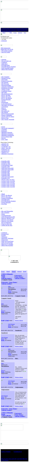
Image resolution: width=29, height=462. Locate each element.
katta (9, 286)
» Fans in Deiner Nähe (6, 136)
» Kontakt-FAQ (5, 234)
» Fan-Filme (4, 204)
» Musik (3, 194)
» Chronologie (4, 106)
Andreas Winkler (6, 451)
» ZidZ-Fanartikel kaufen (7, 68)
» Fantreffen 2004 (5, 162)
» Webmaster (4, 237)
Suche (24, 271)
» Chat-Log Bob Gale (6, 224)
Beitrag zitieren (19, 320)
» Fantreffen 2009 (5, 175)
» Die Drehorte (4, 82)
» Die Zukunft (4, 112)
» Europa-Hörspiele (6, 99)
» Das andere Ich (5, 111)
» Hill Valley (4, 92)
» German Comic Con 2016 (8, 181)
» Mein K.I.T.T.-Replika (7, 244)
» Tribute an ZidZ (5, 89)
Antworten (18, 275)
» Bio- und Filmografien (7, 211)
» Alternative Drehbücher (7, 86)
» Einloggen (4, 40)
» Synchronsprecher (6, 215)
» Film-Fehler (4, 79)
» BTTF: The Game (6, 96)
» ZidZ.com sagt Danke (7, 242)
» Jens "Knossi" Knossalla (7, 119)
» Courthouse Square (6, 91)
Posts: (9, 290)
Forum (15, 32)
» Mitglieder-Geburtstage (7, 134)
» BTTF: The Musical (6, 98)
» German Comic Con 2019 (8, 184)
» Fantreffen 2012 (5, 178)
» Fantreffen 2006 (5, 171)
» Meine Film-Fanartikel (7, 69)
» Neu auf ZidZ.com (6, 61)
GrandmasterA (18, 451)
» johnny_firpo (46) (6, 148)
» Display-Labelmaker (6, 115)
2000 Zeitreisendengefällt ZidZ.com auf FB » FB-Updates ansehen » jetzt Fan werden (7, 50)
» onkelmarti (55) (5, 151)
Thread (13, 271)
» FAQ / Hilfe (4, 139)
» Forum (3, 126)
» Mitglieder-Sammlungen (7, 135)
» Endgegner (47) (5, 149)
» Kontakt (3, 235)
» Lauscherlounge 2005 (7, 165)
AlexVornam (11, 324)
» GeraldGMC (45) (5, 146)
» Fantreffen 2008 (5, 174)
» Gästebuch (4, 62)
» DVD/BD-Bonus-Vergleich (8, 66)
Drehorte (20, 32)
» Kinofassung (4, 102)
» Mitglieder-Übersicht (6, 132)
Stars (25, 32)
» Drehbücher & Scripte (7, 88)
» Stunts (3, 214)
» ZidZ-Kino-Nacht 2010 (7, 176)
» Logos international (6, 104)
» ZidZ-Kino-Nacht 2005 (7, 168)
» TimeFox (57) (5, 152)
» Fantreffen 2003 (5, 161)
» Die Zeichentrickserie (6, 94)
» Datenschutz (4, 239)
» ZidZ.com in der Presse (7, 241)
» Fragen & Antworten (6, 81)
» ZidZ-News (4, 64)
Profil (2, 320)
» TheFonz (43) (5, 145)
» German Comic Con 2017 (8, 182)
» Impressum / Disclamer (7, 238)
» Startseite (3, 59)
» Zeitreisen (4, 109)
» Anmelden (4, 129)
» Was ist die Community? (7, 128)
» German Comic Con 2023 (8, 185)
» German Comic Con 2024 (8, 186)
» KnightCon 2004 (5, 164)
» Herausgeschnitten (6, 85)
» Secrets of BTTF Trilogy (7, 116)
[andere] (9, 278)
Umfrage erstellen (19, 278)
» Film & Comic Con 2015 (7, 179)
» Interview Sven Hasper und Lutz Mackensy (7, 221)
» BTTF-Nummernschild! (7, 113)
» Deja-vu (3, 108)
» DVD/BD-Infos (5, 65)
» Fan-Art (3, 138)
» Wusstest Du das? (6, 78)
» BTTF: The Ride (5, 95)
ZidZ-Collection (4, 277)
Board (8, 271)
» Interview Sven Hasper (7, 219)
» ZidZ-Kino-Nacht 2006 (7, 169)
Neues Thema (19, 277)
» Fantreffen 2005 (5, 166)
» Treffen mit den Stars (6, 225)
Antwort (19, 271)
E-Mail (7, 320)
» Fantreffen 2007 (5, 172)
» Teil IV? (3, 101)
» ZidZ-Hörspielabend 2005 (8, 217)
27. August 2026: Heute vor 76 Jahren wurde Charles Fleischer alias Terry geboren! (14, 29)
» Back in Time (4, 118)
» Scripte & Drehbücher (7, 198)
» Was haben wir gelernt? (7, 105)
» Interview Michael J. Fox (7, 218)
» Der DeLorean (5, 84)
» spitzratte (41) (5, 144)
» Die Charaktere (5, 76)
